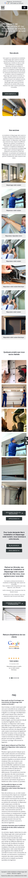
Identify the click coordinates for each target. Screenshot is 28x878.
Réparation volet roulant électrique (13, 337)
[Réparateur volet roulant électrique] (14, 274)
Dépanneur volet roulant (13, 210)
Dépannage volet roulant (13, 185)
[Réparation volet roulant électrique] (14, 325)
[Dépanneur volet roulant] (14, 198)
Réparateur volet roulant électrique (13, 286)
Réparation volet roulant (13, 312)
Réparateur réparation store (13, 236)
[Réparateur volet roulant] (14, 249)
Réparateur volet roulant (13, 261)
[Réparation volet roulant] (14, 300)
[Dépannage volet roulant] (14, 173)
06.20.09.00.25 (17, 1)
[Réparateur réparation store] (14, 223)
